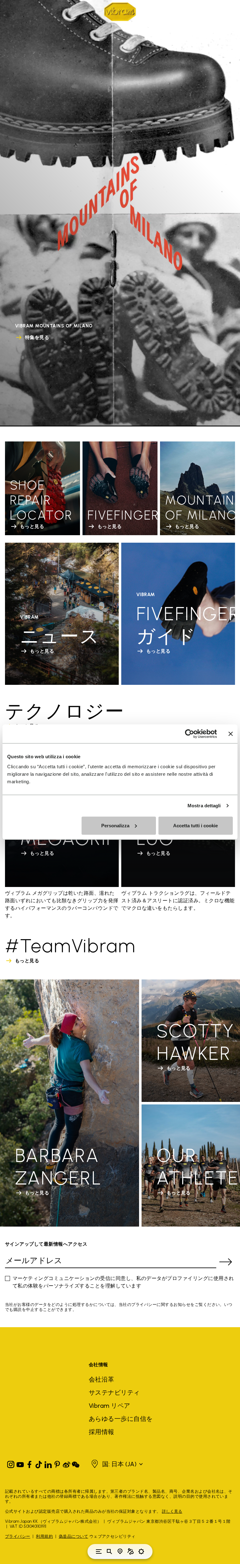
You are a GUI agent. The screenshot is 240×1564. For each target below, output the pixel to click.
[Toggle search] (109, 1551)
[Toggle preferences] (141, 1551)
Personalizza (115, 825)
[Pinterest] (57, 1463)
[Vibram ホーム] (120, 11)
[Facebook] (29, 1463)
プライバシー (17, 1536)
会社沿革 (101, 1379)
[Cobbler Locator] (130, 1551)
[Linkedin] (48, 1463)
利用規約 (44, 1536)
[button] (120, 1464)
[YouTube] (20, 1463)
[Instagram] (11, 1463)
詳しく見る (172, 1511)
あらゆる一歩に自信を (121, 1418)
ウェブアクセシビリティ (112, 1536)
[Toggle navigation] (98, 1551)
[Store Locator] (120, 1551)
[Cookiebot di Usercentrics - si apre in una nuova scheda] (189, 734)
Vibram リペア (109, 1405)
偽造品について (73, 1536)
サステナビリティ (114, 1392)
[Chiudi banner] (230, 734)
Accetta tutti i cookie (195, 825)
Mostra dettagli (204, 805)
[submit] (225, 1262)
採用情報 (101, 1432)
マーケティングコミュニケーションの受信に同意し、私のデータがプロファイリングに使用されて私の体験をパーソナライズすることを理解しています (123, 1282)
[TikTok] (38, 1463)
